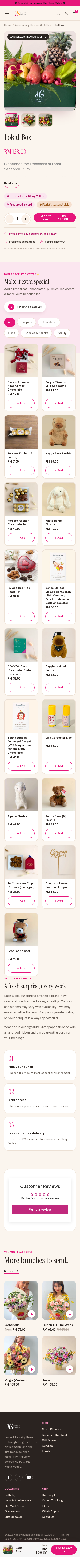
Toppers (26, 322)
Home (7, 25)
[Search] (58, 13)
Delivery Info (50, 1495)
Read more (11, 183)
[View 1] (12, 120)
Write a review (40, 1209)
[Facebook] (8, 1477)
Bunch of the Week (55, 1435)
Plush (11, 333)
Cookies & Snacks (36, 333)
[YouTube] (29, 1477)
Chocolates (49, 322)
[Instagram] (19, 1477)
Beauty (62, 333)
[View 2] (28, 120)
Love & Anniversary (18, 1500)
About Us (48, 1516)
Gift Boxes (49, 1440)
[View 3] (45, 120)
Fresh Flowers (51, 1429)
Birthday (10, 1495)
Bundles (47, 1445)
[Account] (66, 13)
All (9, 322)
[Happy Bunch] (20, 13)
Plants (46, 1451)
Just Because (14, 1516)
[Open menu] (7, 13)
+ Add (21, 403)
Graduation (12, 1511)
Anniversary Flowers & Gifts (32, 25)
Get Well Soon (14, 1506)
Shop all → (11, 1271)
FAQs (45, 1506)
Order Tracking (52, 1500)
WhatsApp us (51, 1511)
